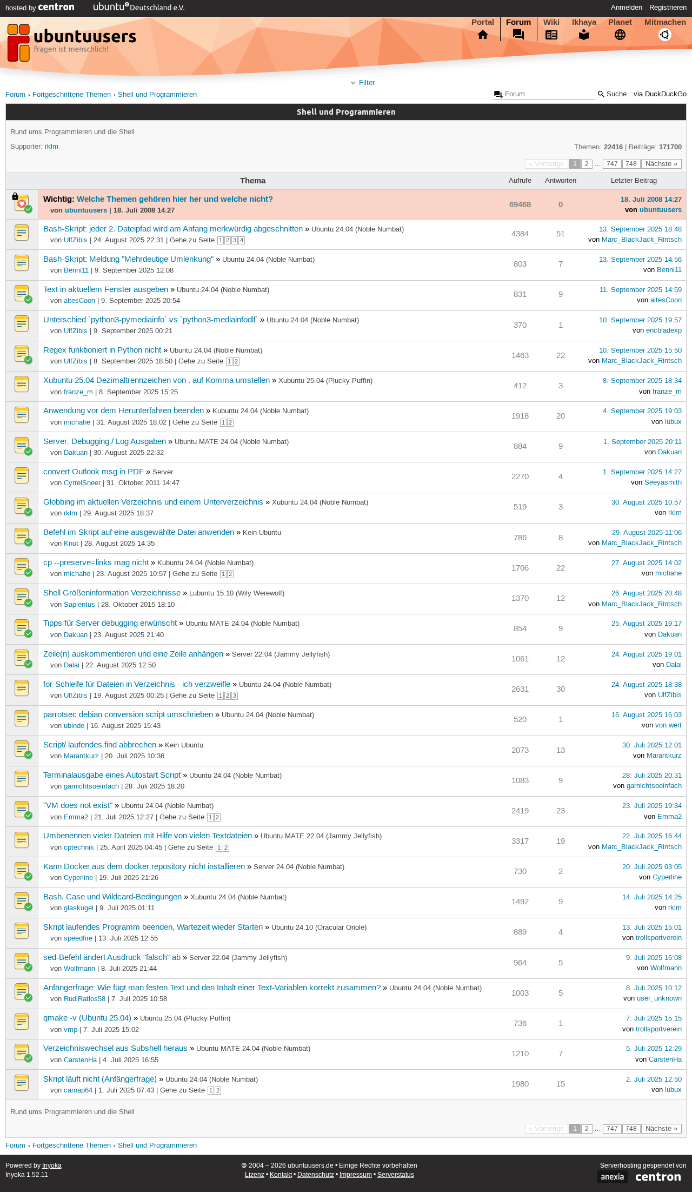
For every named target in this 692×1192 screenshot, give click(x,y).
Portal (482, 22)
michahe (77, 422)
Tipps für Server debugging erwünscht (110, 623)
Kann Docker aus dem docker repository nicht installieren (144, 867)
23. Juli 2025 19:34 (652, 806)
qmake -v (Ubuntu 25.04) (87, 1018)
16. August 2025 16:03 (646, 715)
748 (631, 164)
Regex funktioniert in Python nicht (102, 350)
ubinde (74, 725)
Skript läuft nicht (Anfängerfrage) (100, 1079)
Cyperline (78, 877)
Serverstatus (395, 1175)
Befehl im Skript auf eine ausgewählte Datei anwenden (138, 533)
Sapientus (79, 604)
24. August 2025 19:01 (646, 654)
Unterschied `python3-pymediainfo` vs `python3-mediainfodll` (150, 320)
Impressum (356, 1175)
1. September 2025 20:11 (642, 442)
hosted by (21, 8)
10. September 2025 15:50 (640, 350)
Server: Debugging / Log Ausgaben (104, 442)
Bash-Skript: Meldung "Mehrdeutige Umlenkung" (128, 259)
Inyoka (52, 1166)
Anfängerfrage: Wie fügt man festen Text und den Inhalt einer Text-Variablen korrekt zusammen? (212, 988)
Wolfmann (79, 968)
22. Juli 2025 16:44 (652, 836)
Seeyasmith (663, 482)
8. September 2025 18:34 (642, 380)
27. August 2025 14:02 (646, 563)
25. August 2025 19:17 (646, 623)
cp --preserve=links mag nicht (96, 563)
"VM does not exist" (77, 806)
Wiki (551, 22)
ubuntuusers (86, 210)
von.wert (668, 725)
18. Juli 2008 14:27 (651, 199)
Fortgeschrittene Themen (71, 95)
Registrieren (668, 7)
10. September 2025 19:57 (640, 320)
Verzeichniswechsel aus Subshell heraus (115, 1049)
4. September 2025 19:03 (642, 411)
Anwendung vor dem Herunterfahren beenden (123, 411)
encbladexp (664, 330)
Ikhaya (584, 22)
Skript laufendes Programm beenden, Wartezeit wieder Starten (153, 927)
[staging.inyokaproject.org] (73, 46)
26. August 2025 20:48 (646, 593)
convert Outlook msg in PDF (93, 472)
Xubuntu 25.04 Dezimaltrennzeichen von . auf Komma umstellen (156, 381)
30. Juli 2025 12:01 (652, 745)
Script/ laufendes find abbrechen (99, 745)
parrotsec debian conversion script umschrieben (128, 715)
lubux (673, 422)
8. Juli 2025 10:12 (654, 988)
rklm (51, 147)
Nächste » (661, 164)
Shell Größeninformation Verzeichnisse (112, 593)
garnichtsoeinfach (91, 786)
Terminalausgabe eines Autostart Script (112, 775)
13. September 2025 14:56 (640, 259)
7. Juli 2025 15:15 (654, 1018)
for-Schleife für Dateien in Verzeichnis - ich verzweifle (136, 685)
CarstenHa (80, 1060)
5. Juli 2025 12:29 (654, 1048)
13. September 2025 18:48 (640, 229)
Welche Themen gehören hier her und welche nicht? (175, 199)
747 (612, 164)
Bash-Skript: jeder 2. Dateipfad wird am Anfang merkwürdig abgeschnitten (173, 229)
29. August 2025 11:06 (647, 532)
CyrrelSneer (82, 483)
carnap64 (78, 1090)
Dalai (71, 665)
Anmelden (626, 7)
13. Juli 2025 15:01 (652, 927)
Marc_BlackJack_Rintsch (642, 239)
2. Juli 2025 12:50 (654, 1079)
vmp (70, 1029)
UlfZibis (76, 240)
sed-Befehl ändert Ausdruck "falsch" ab (112, 958)
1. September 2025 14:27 (642, 472)
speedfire (78, 938)
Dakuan (76, 452)
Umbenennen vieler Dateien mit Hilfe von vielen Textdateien (147, 836)
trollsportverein (659, 937)
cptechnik (79, 847)
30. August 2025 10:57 (646, 502)
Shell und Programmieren (157, 95)
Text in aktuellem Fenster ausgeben (105, 290)
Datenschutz (315, 1175)
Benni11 (76, 270)
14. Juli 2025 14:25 (652, 897)
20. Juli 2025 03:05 (652, 867)
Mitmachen (665, 22)
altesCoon (79, 300)
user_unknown (659, 998)
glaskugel (79, 908)
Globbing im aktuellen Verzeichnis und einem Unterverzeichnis (153, 502)
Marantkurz (81, 756)
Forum (518, 22)
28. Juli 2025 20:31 (652, 775)
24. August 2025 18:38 (646, 684)
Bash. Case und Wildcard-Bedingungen (112, 897)
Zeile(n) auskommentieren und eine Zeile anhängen (133, 654)
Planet (620, 22)
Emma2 (76, 817)
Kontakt (281, 1175)
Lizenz (254, 1175)
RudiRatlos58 (84, 999)
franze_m (78, 392)
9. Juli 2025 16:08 (654, 957)
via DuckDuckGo (660, 94)
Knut (71, 543)
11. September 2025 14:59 (641, 290)
